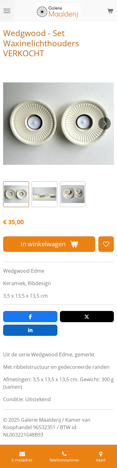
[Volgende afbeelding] (104, 123)
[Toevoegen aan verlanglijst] (106, 244)
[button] (16, 194)
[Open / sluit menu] (7, 11)
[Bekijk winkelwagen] (110, 11)
